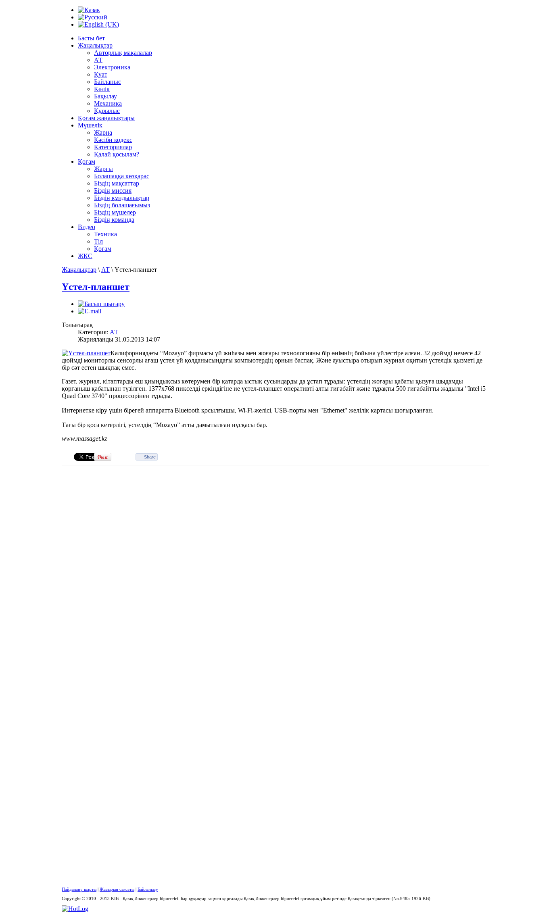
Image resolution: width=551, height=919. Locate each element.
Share (150, 456)
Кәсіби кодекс (113, 139)
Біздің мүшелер (115, 212)
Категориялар (113, 147)
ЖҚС (85, 255)
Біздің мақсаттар (116, 183)
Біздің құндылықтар (121, 197)
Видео (86, 226)
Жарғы (103, 168)
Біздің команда (114, 219)
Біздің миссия (112, 190)
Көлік (102, 88)
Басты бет (91, 38)
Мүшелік (90, 125)
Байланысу (148, 889)
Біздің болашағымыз (122, 205)
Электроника (112, 67)
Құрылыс (107, 110)
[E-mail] (89, 311)
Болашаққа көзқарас (121, 176)
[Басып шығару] (101, 303)
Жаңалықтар (95, 45)
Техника (105, 234)
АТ (98, 59)
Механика (108, 103)
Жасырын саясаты (117, 889)
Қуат (100, 74)
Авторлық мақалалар (123, 52)
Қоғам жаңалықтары (106, 118)
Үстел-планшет (95, 286)
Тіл (98, 241)
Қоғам (86, 161)
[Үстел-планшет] (86, 353)
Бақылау (105, 96)
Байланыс (107, 81)
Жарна (103, 132)
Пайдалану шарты (79, 889)
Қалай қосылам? (116, 154)
